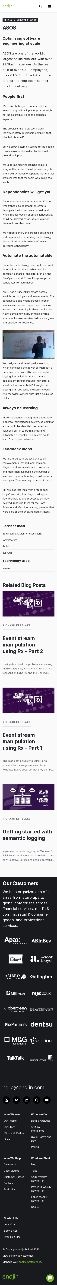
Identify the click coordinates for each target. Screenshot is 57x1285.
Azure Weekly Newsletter (39, 1178)
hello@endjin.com (23, 1087)
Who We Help (12, 1158)
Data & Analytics (40, 1120)
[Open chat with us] (50, 1278)
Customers (10, 1164)
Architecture (10, 540)
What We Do (39, 1114)
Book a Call (10, 1230)
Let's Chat (10, 1224)
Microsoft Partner (14, 1133)
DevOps (8, 552)
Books (35, 1206)
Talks (34, 1170)
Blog (33, 1164)
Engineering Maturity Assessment (22, 533)
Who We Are (12, 1114)
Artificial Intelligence (37, 1128)
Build (6, 546)
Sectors (8, 1183)
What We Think (41, 1158)
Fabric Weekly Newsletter (39, 1198)
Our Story (9, 1126)
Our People (10, 1120)
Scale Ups (10, 1189)
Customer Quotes (14, 1176)
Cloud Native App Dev (41, 1138)
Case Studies (11, 1170)
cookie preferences (30, 1261)
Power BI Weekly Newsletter (41, 1188)
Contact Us (11, 1218)
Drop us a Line (12, 1236)
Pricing (35, 1146)
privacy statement (24, 1255)
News (7, 1139)
